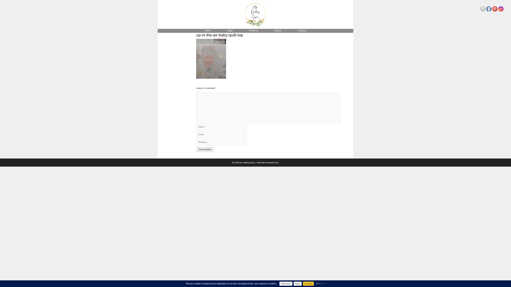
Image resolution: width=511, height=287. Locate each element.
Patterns (253, 30)
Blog (230, 30)
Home (208, 30)
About (278, 30)
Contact (302, 30)
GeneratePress (272, 162)
